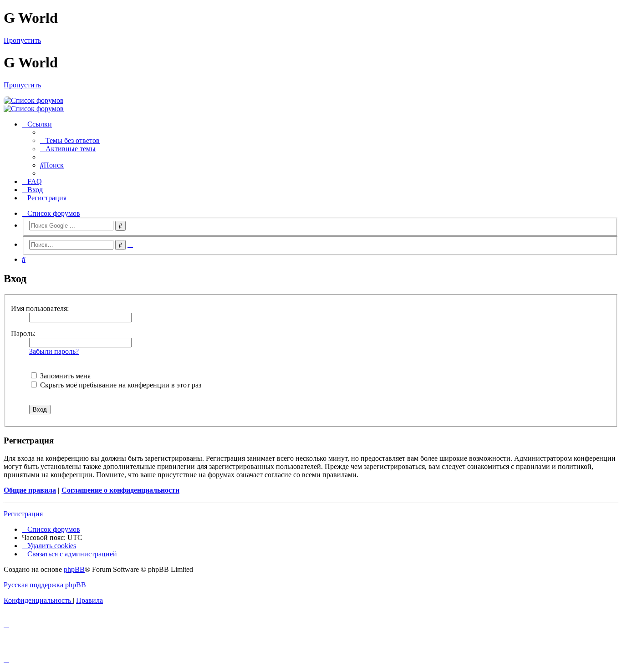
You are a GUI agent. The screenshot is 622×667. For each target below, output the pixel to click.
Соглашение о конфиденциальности (120, 490)
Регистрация (23, 514)
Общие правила (30, 490)
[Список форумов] (34, 100)
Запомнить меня (64, 376)
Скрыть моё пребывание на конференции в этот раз (119, 385)
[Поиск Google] (120, 226)
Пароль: (23, 333)
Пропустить (22, 40)
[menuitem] (70, 140)
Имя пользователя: (40, 308)
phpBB (74, 569)
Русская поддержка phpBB (45, 585)
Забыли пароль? (54, 351)
